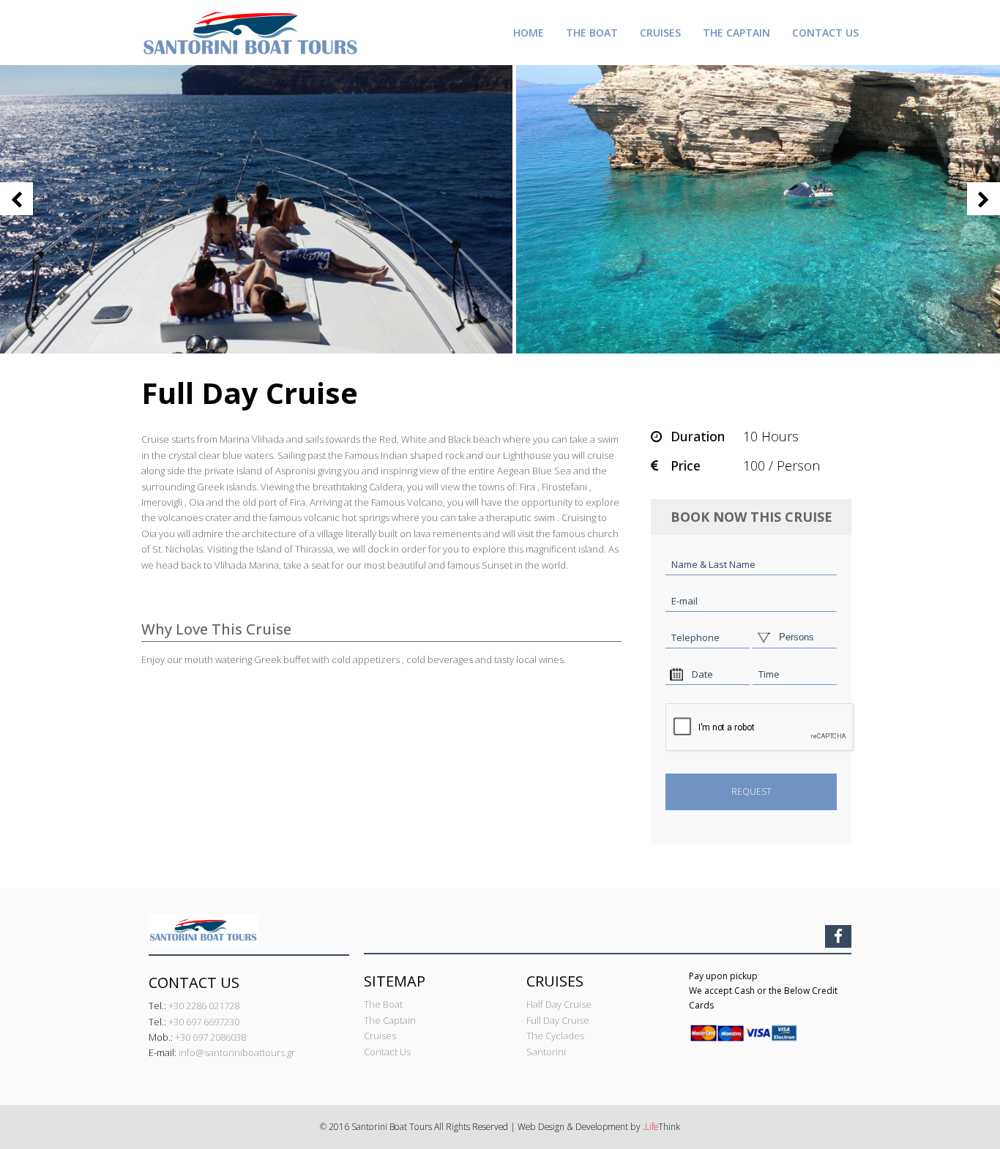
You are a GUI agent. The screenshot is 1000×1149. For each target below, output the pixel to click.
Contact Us (387, 1051)
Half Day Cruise (559, 1004)
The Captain (390, 1020)
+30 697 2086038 (210, 1037)
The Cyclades (555, 1035)
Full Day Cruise (557, 1020)
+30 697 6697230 (203, 1021)
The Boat (383, 1004)
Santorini (546, 1051)
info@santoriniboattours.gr (237, 1052)
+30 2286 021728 (203, 1005)
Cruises (380, 1035)
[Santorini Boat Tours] (251, 31)
